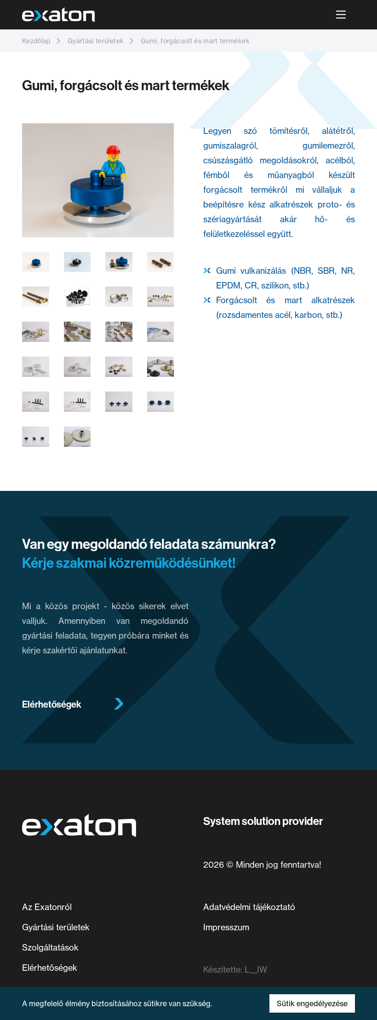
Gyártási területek (95, 41)
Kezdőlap (36, 41)
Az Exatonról (47, 907)
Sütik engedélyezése (312, 1003)
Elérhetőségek (51, 704)
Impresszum (226, 927)
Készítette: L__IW (235, 969)
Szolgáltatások (50, 947)
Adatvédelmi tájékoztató (249, 907)
